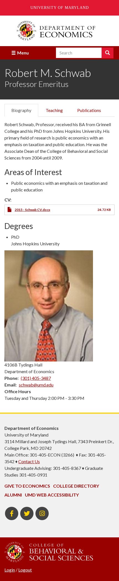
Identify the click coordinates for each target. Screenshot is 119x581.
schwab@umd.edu (36, 384)
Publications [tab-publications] (89, 110)
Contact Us (29, 461)
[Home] (59, 30)
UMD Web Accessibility (52, 494)
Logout (25, 569)
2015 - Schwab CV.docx (32, 210)
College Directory (76, 485)
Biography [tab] (21, 110)
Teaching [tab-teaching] (54, 110)
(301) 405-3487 (36, 378)
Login (9, 569)
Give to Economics (27, 485)
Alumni (13, 494)
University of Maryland (59, 8)
